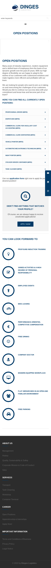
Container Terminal (10, 499)
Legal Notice (7, 549)
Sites (4, 470)
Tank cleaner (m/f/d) (13, 169)
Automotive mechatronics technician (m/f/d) (23, 148)
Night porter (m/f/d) (13, 155)
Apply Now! (7, 524)
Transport (6, 485)
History (5, 456)
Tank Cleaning (8, 490)
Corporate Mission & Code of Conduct (18, 465)
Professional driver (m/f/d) (16, 112)
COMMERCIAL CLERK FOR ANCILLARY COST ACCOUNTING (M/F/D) (21, 127)
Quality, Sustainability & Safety (15, 460)
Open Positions (8, 514)
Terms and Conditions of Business (16, 539)
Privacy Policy (8, 544)
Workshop (6, 495)
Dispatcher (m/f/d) (12, 119)
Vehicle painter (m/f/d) (14, 142)
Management (7, 451)
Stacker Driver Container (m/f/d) (18, 162)
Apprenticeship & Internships (14, 519)
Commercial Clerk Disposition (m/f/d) (20, 135)
